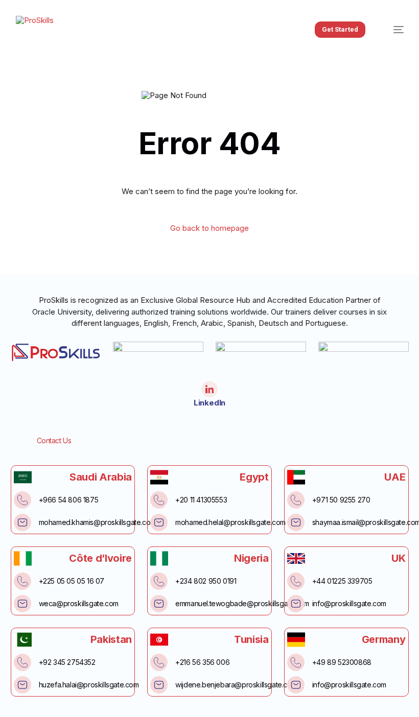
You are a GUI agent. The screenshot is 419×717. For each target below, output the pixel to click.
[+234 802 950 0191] (159, 581)
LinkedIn (209, 403)
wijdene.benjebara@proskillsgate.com (236, 684)
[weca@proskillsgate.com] (22, 603)
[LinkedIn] (209, 389)
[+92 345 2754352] (22, 662)
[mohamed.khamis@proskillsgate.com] (22, 522)
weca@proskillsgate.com (79, 603)
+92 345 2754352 (67, 662)
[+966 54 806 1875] (22, 500)
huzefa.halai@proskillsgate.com (89, 684)
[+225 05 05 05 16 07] (22, 581)
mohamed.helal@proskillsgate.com (230, 522)
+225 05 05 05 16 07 (71, 581)
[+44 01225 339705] (296, 581)
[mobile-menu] (392, 30)
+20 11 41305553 (201, 499)
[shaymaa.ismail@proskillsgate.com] (296, 522)
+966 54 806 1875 (69, 499)
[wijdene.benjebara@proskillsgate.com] (159, 685)
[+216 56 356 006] (159, 662)
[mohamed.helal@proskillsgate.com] (159, 522)
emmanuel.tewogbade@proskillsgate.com (242, 603)
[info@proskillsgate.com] (296, 603)
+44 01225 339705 (342, 581)
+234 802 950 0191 (205, 581)
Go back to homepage (209, 228)
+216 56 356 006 (202, 662)
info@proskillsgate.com (349, 603)
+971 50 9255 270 (341, 499)
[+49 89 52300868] (296, 662)
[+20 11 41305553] (159, 500)
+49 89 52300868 (341, 662)
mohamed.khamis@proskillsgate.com (97, 522)
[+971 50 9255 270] (296, 500)
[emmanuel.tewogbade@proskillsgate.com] (159, 603)
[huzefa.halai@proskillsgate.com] (22, 685)
